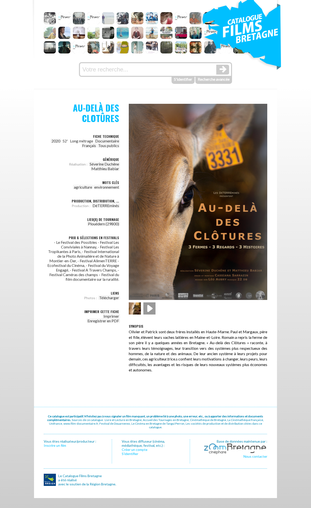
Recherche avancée (214, 79)
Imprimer (111, 316)
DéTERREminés (106, 205)
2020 (56, 141)
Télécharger (109, 297)
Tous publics (108, 145)
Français (89, 145)
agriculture (83, 187)
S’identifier (130, 454)
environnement (106, 187)
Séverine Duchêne (104, 164)
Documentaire (107, 141)
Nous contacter (255, 456)
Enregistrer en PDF (103, 320)
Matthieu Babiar (105, 168)
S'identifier (183, 79)
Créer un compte (134, 449)
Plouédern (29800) (103, 223)
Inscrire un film (55, 445)
